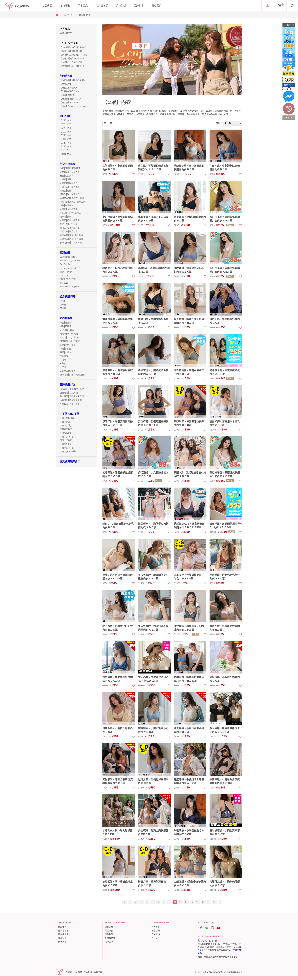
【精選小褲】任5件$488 (71, 51)
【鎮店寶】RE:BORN (69, 102)
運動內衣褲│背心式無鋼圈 (72, 198)
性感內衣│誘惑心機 (68, 231)
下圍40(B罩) (65, 422)
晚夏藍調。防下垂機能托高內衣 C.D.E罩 (117, 883)
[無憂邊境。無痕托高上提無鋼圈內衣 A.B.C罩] (190, 299)
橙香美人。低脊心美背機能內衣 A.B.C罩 (117, 270)
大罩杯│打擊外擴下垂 (70, 220)
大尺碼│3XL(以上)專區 (70, 337)
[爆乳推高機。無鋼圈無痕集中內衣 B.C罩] (118, 299)
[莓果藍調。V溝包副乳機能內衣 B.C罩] (190, 197)
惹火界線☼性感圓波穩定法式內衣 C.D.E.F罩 (225, 730)
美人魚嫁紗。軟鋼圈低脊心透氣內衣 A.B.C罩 (153, 577)
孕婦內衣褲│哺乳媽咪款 (71, 242)
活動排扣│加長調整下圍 (71, 400)
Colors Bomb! (66, 275)
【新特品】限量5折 (68, 87)
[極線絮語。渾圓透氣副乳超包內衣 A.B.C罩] (190, 248)
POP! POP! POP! (68, 279)
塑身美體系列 (67, 296)
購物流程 (109, 927)
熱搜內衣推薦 (67, 164)
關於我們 (62, 927)
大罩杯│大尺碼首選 (68, 209)
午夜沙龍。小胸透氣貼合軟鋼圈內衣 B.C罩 (225, 167)
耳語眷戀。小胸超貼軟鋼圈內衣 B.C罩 (117, 167)
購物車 (282, 4)
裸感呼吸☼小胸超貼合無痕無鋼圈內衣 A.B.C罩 (189, 781)
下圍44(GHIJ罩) (67, 448)
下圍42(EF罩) (66, 433)
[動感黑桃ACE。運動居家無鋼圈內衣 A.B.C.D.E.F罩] (190, 504)
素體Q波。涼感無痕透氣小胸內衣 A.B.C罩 (190, 474)
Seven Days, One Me (70, 260)
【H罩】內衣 (66, 146)
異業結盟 (62, 938)
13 (197, 902)
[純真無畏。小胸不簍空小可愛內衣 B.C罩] (154, 708)
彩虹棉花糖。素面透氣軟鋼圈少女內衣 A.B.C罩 (225, 219)
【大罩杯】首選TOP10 (70, 99)
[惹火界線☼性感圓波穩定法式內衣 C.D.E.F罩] (226, 708)
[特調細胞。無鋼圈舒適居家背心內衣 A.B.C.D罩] (190, 657)
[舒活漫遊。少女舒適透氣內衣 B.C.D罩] (154, 452)
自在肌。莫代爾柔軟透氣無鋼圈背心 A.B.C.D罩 (153, 167)
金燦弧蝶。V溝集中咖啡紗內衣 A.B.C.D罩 (190, 883)
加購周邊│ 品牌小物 (69, 392)
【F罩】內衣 (65, 139)
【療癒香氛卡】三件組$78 (72, 66)
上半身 (63, 304)
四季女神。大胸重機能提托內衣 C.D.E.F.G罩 (189, 577)
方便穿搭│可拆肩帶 (68, 224)
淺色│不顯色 (65, 326)
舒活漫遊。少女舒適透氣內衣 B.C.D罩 (153, 474)
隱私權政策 (63, 930)
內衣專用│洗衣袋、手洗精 (72, 396)
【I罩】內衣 (65, 150)
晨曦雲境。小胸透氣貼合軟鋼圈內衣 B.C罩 (117, 372)
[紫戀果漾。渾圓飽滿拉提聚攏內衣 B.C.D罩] (190, 401)
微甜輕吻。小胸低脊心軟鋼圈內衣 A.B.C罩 (153, 525)
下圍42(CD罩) (66, 429)
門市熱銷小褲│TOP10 (70, 341)
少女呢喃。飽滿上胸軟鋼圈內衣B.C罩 (153, 832)
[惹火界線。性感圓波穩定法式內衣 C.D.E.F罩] (154, 657)
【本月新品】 (66, 84)
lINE (207, 927)
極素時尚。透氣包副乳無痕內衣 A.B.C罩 (225, 577)
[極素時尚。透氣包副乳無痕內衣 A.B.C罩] (226, 555)
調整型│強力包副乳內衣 (71, 194)
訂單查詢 (155, 934)
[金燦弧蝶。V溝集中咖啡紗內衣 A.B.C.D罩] (190, 862)
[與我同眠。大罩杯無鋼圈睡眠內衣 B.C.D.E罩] (118, 555)
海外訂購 (109, 942)
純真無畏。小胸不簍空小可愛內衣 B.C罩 (153, 730)
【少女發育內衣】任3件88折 (73, 47)
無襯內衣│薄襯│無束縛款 (71, 239)
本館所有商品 (66, 33)
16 (214, 902)
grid (105, 123)
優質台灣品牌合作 (70, 461)
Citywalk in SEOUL (69, 268)
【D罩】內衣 (66, 131)
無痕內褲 (64, 356)
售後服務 (109, 930)
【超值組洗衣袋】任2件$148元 (74, 55)
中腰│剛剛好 (65, 348)
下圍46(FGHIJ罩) (68, 451)
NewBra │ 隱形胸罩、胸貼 (72, 389)
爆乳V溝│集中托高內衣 (70, 213)
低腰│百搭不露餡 (67, 345)
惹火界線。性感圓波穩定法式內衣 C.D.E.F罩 (153, 679)
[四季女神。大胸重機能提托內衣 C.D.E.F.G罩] (190, 555)
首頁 (57, 15)
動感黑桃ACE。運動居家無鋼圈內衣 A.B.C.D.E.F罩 (189, 525)
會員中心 (267, 5)
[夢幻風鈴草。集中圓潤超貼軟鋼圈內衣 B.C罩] (190, 146)
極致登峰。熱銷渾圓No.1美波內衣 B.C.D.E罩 (189, 628)
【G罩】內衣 (66, 143)
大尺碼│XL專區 (67, 330)
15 (208, 902)
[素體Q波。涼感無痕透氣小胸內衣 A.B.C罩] (190, 452)
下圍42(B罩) (65, 425)
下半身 (63, 308)
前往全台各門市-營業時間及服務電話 (220, 957)
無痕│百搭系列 (66, 175)
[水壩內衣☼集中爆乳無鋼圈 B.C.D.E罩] (118, 810)
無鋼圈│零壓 (65, 179)
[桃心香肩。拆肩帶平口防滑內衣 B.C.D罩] (154, 197)
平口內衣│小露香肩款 (70, 187)
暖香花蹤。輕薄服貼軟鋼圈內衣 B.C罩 (225, 628)
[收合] (288, 25)
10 (180, 902)
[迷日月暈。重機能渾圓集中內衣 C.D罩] (154, 759)
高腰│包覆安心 (66, 352)
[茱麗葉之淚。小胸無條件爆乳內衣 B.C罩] (226, 862)
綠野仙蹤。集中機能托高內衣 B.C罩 (153, 321)
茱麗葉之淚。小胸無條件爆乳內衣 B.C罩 (225, 883)
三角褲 (63, 363)
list (111, 123)
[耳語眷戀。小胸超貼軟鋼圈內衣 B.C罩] (118, 146)
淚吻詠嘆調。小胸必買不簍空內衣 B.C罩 (225, 832)
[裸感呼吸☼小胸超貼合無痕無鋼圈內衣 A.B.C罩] (190, 759)
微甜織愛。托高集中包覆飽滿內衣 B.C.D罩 (117, 679)
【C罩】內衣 (66, 128)
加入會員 (155, 927)
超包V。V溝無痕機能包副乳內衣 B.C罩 (118, 525)
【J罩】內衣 (65, 154)
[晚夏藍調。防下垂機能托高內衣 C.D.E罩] (118, 862)
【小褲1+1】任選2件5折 (71, 62)
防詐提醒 (109, 934)
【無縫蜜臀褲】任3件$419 (72, 58)
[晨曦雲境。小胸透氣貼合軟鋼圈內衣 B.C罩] (118, 350)
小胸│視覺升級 (66, 205)
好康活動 (155, 930)
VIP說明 (155, 938)
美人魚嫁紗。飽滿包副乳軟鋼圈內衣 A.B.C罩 (153, 628)
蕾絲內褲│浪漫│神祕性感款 (72, 374)
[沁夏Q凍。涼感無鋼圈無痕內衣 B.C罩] (154, 248)
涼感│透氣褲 (65, 322)
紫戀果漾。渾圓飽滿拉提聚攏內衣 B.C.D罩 (189, 423)
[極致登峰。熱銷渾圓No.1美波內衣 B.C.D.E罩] (190, 606)
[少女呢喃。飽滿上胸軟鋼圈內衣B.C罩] (154, 810)
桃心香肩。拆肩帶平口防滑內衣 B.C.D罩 (153, 219)
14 (203, 902)
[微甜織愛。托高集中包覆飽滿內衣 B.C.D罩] (118, 657)
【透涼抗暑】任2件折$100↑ (72, 80)
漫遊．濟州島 (66, 272)
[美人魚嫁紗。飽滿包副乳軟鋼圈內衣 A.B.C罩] (154, 606)
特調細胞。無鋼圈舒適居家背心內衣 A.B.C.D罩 (189, 679)
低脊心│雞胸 (65, 216)
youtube (218, 927)
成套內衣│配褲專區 (68, 371)
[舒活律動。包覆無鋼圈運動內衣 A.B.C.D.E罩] (118, 401)
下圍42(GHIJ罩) (67, 436)
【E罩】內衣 (66, 135)
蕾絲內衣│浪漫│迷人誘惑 (71, 235)
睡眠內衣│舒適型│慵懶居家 (72, 202)
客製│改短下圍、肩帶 (70, 404)
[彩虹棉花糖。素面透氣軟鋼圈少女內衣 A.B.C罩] (226, 197)
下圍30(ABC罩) (67, 418)
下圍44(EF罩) (66, 444)
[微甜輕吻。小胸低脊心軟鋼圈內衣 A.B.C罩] (154, 504)
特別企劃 (65, 252)
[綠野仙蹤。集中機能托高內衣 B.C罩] (154, 299)
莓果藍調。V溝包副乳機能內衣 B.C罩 (190, 219)
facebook (201, 927)
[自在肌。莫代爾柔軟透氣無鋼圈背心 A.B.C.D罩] (154, 146)
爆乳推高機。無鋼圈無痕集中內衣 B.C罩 (117, 321)
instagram (213, 927)
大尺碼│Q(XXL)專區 (69, 334)
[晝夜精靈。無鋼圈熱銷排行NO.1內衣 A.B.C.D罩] (226, 504)
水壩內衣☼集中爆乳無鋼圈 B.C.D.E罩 (117, 832)
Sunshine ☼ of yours (69, 286)
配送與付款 (110, 938)
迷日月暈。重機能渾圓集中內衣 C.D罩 (153, 781)
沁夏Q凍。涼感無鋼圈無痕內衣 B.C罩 (154, 270)
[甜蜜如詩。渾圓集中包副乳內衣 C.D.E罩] (226, 401)
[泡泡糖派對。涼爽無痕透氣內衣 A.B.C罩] (226, 350)
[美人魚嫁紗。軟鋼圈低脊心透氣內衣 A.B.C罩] (154, 555)
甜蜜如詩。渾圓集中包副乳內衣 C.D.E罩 (225, 423)
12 (192, 902)
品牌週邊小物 (67, 384)
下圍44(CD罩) (66, 440)
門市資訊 (62, 942)
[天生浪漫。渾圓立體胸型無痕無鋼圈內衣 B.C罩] (118, 759)
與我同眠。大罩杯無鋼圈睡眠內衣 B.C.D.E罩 (117, 577)
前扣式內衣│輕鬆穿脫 (70, 228)
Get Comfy (65, 264)
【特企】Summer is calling (72, 106)
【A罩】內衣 (66, 120)
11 (186, 902)
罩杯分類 (68, 15)
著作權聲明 (63, 934)
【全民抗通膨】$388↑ (70, 91)
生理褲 (63, 367)
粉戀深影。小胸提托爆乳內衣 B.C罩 (225, 679)
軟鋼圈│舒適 (65, 190)
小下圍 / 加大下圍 (69, 413)
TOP (290, 117)
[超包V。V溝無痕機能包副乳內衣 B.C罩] (118, 504)
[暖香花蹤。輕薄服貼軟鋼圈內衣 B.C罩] (226, 606)
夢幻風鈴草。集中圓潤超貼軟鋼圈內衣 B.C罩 (189, 167)
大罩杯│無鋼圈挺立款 (70, 183)
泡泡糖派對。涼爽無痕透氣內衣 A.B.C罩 (225, 372)
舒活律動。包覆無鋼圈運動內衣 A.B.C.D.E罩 (117, 423)
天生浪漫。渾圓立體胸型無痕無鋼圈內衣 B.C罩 (117, 781)
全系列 (63, 301)
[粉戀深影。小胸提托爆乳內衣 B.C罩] (226, 657)
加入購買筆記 (133, 174)
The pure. (64, 283)
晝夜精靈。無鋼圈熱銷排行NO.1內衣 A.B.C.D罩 (226, 525)
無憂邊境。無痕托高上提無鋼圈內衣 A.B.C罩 (189, 321)
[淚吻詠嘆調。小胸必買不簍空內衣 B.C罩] (226, 810)
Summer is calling (68, 257)
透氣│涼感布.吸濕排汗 (70, 168)
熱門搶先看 (66, 76)
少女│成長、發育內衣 (70, 172)
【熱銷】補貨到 (67, 95)
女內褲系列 (66, 318)
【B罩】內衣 (66, 124)
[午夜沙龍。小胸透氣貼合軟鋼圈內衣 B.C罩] (226, 146)
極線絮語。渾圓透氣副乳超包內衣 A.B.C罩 (189, 270)
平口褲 (63, 360)
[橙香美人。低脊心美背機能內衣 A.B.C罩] (118, 248)
